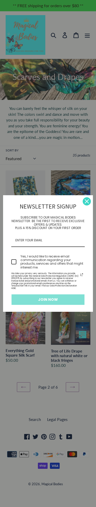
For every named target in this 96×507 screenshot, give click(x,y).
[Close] (87, 201)
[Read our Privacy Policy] (82, 275)
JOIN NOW (48, 299)
